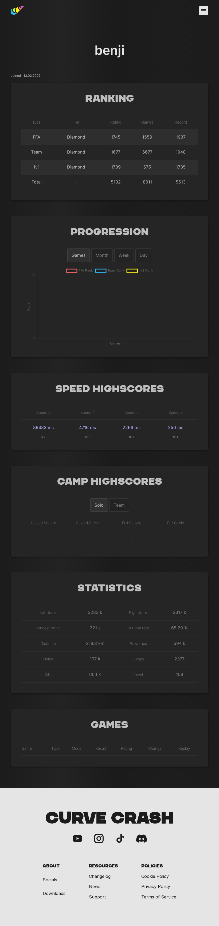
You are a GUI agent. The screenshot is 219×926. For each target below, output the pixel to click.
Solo (99, 505)
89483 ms (43, 427)
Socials (50, 879)
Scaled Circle (87, 523)
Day (144, 255)
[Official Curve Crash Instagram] (99, 839)
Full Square (131, 523)
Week (124, 255)
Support (97, 896)
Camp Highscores (109, 482)
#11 (131, 437)
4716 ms (87, 427)
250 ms (175, 427)
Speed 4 (87, 412)
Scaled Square (43, 523)
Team (119, 505)
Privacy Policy (155, 886)
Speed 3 (43, 412)
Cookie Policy (155, 876)
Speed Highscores (109, 389)
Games (78, 255)
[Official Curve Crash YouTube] (77, 839)
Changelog (100, 876)
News (94, 886)
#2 (43, 437)
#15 (87, 437)
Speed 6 (176, 412)
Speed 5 (131, 412)
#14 (176, 437)
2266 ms (131, 427)
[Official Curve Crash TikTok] (120, 839)
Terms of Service (158, 896)
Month (102, 255)
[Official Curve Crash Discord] (141, 839)
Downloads (54, 893)
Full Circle (175, 523)
